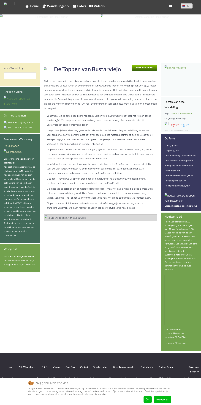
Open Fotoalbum (144, 68)
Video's (56, 367)
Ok (147, 399)
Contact (84, 367)
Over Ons (70, 367)
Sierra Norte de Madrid (182, 113)
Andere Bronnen (167, 367)
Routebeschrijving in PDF (20, 122)
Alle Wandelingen (27, 367)
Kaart (10, 367)
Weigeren (162, 399)
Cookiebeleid (147, 367)
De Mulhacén (11, 145)
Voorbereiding (100, 367)
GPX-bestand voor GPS (20, 127)
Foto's (44, 367)
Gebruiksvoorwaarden (124, 367)
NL (187, 6)
